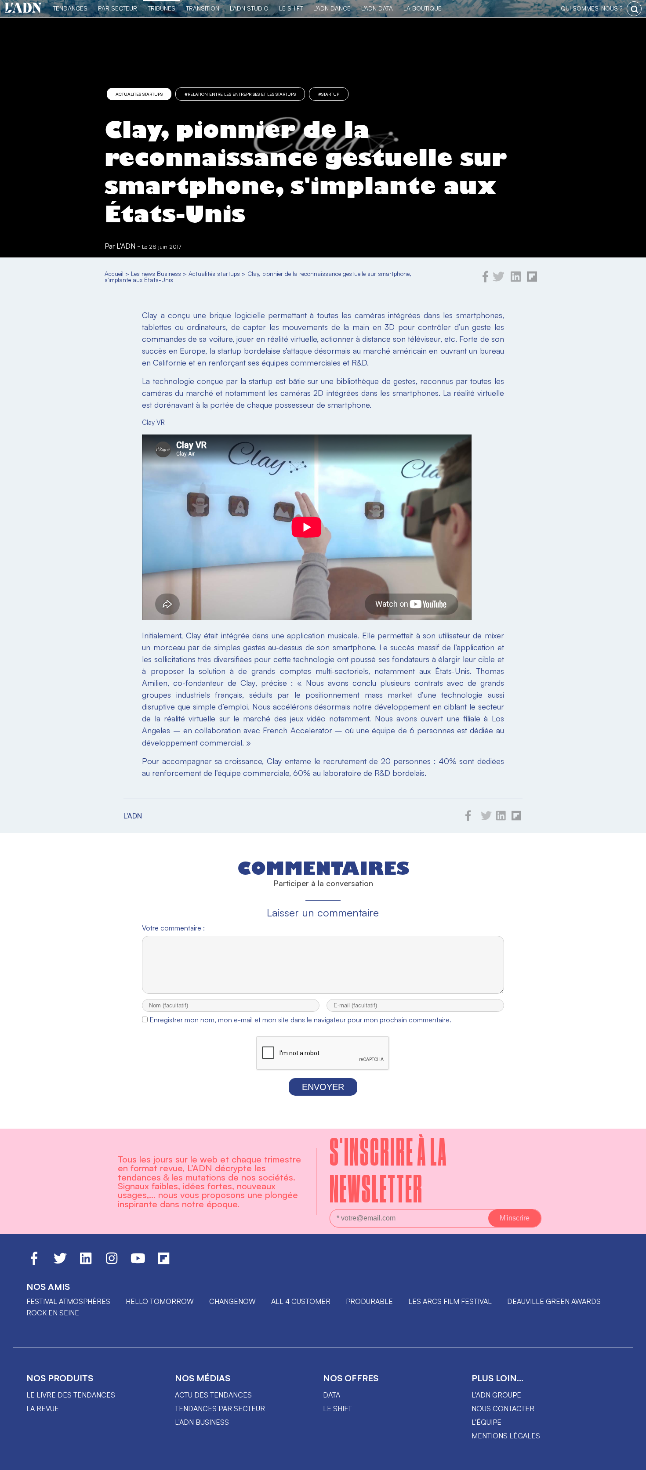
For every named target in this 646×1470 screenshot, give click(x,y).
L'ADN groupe (496, 1394)
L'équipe (486, 1422)
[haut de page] (631, 1459)
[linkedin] (516, 279)
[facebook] (486, 279)
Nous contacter (503, 1408)
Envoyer (323, 1087)
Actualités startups (139, 94)
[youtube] (138, 1262)
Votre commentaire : (173, 927)
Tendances (70, 8)
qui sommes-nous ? (591, 8)
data (331, 1394)
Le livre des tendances (70, 1394)
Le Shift (291, 8)
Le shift (337, 1408)
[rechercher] (634, 8)
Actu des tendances (213, 1394)
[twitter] (498, 279)
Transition (202, 8)
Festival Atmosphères (68, 1301)
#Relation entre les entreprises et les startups (240, 94)
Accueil (114, 273)
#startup (328, 94)
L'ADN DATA (377, 8)
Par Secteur (117, 8)
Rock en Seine (52, 1312)
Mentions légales (506, 1435)
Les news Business (156, 273)
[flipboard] (532, 279)
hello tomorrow (160, 1301)
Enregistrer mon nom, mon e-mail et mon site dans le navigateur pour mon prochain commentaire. (300, 1019)
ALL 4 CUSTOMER (300, 1301)
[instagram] (111, 1262)
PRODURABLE (369, 1301)
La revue (42, 1408)
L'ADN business (202, 1422)
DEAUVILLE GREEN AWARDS (554, 1301)
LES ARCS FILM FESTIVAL (450, 1301)
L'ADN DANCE (332, 8)
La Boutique (422, 8)
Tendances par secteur (220, 1408)
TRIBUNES (161, 8)
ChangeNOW (232, 1301)
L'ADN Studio (249, 8)
